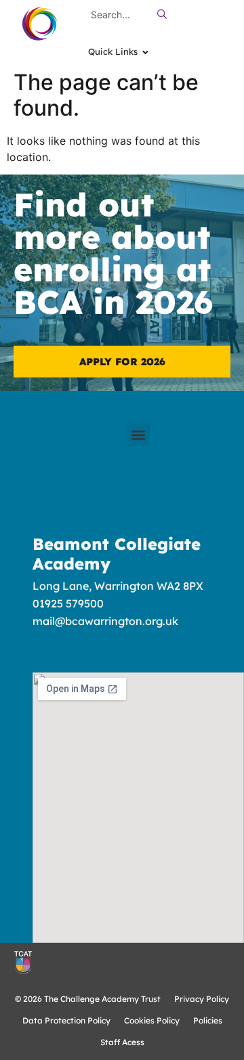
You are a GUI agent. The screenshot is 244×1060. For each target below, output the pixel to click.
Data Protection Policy (66, 1020)
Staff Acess (122, 1042)
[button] (138, 434)
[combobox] (118, 14)
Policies (207, 1020)
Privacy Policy (201, 999)
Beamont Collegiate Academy (117, 554)
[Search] (165, 14)
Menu (224, 20)
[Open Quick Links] (145, 52)
